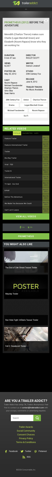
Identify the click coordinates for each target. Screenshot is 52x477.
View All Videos (26, 216)
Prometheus (26, 236)
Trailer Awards (26, 427)
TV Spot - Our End (12, 184)
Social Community (26, 430)
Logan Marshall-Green (33, 105)
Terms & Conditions (26, 442)
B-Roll (7, 190)
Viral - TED (9, 164)
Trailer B (8, 171)
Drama (11, 105)
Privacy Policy (26, 438)
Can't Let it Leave (12, 210)
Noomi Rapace (38, 110)
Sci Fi (26, 116)
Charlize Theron (39, 100)
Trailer (7, 151)
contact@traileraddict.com (33, 407)
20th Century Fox (12, 100)
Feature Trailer (11, 138)
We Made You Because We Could (18, 203)
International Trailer (13, 177)
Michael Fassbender (16, 110)
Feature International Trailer (16, 145)
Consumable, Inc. (29, 470)
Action (26, 100)
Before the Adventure (13, 197)
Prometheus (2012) (16, 22)
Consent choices (26, 434)
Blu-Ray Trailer (11, 158)
